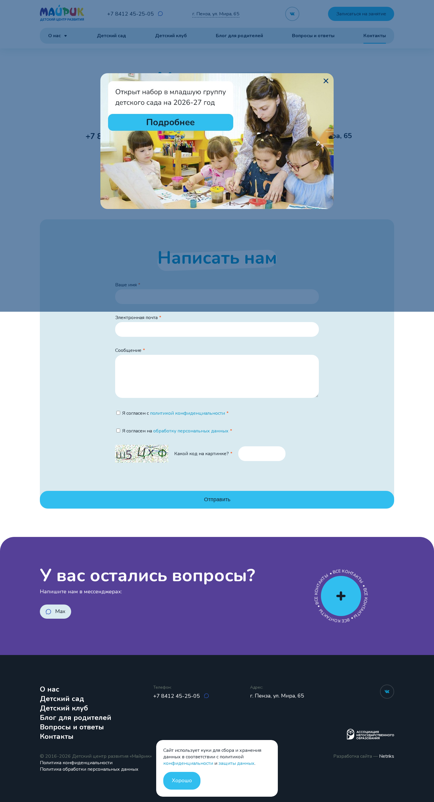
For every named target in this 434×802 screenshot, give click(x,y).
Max (60, 611)
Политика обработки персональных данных (89, 769)
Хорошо (182, 780)
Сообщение (128, 350)
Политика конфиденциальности (76, 762)
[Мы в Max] (206, 696)
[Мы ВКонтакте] (387, 692)
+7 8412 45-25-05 (177, 696)
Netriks (386, 756)
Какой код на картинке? (201, 453)
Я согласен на (175, 431)
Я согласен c (173, 413)
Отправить (217, 499)
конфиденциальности (188, 763)
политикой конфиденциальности (187, 413)
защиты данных (236, 763)
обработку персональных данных (191, 431)
